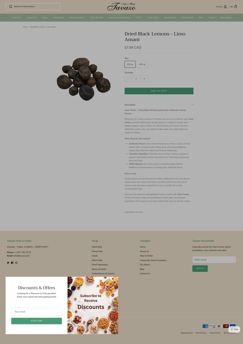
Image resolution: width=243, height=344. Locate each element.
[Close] (115, 280)
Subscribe (36, 321)
